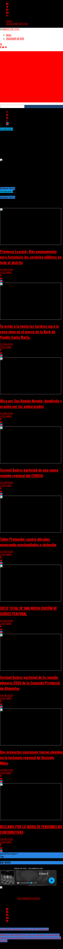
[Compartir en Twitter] (7, 114)
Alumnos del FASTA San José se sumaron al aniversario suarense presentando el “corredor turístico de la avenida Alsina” (30, 938)
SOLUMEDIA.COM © (29, 898)
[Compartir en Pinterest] (7, 117)
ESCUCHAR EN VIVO (17, 23)
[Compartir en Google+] (7, 120)
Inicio (9, 20)
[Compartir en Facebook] (6, 112)
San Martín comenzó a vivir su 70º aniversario (24, 929)
